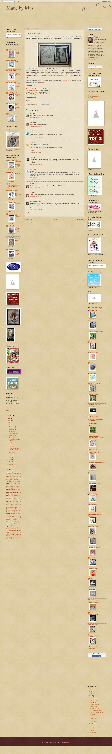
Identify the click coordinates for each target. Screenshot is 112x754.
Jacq (31, 169)
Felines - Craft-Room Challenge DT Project (14, 449)
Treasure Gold (9, 534)
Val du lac (10, 172)
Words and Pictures (13, 160)
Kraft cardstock (13, 496)
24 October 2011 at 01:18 (36, 117)
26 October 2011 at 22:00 (36, 196)
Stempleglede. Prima (12, 525)
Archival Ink (17, 472)
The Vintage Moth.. (94, 352)
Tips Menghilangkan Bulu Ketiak (18, 106)
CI (19, 476)
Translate (99, 68)
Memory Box (18, 508)
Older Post (80, 219)
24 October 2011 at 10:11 (36, 138)
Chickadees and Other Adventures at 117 (94, 613)
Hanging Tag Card (13, 433)
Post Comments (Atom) (36, 223)
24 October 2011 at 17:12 (36, 164)
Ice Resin (16, 492)
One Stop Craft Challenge (33, 90)
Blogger (68, 742)
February (11, 464)
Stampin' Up (11, 521)
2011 (9, 425)
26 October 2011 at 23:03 (36, 210)
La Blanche (13, 498)
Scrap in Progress (12, 190)
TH (19, 528)
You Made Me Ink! (93, 526)
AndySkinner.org (93, 394)
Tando (16, 527)
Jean (31, 122)
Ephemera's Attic (12, 249)
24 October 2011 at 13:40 (36, 152)
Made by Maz (20, 7)
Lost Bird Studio (93, 473)
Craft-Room (64, 80)
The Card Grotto (93, 310)
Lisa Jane (32, 131)
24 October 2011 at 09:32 (36, 126)
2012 (9, 422)
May (10, 461)
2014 (9, 418)
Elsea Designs (93, 504)
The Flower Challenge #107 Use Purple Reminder (14, 186)
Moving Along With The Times (34, 92)
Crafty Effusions (12, 82)
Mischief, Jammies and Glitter (96, 462)
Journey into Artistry (13, 214)
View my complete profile (94, 59)
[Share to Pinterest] (48, 104)
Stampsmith (42, 82)
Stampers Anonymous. (11, 519)
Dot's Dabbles (11, 237)
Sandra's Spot (92, 558)
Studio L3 (91, 578)
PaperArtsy (9, 513)
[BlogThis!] (44, 104)
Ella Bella (11, 446)
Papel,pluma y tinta (94, 602)
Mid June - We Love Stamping (17, 63)
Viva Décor (13, 535)
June (10, 459)
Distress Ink (16, 485)
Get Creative (92, 589)
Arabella (32, 142)
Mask (18, 505)
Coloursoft (17, 479)
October (11, 431)
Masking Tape (9, 507)
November (12, 429)
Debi (31, 113)
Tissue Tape (17, 532)
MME (9, 510)
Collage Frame (9, 479)
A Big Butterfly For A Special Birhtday (18, 229)
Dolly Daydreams (34, 201)
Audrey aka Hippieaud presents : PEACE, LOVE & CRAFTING (96, 438)
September (12, 452)
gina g (31, 192)
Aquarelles (17, 173)
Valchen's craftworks (94, 547)
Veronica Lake (12, 435)
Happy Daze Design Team (95, 599)
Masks (14, 507)
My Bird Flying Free (13, 93)
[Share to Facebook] (47, 104)
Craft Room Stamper (13, 103)
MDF (18, 507)
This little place (12, 60)
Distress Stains (9, 486)
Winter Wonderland (17, 217)
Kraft (7, 496)
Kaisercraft (11, 495)
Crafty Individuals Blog (95, 383)
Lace (19, 498)
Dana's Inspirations (94, 426)
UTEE (16, 534)
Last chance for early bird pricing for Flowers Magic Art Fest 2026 (18, 165)
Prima (20, 513)
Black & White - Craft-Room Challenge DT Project (14, 439)
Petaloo (15, 513)
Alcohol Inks (9, 472)
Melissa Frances (10, 508)
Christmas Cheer (17, 204)
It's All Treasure (93, 342)
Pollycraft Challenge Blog (32, 94)
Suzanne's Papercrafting (14, 113)
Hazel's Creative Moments (12, 71)
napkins (13, 510)
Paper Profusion (12, 202)
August (11, 455)
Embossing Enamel (11, 488)
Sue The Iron (92, 363)
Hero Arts (10, 492)
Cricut (11, 483)
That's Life (92, 321)
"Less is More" (93, 373)
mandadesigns (93, 624)
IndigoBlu (8, 494)
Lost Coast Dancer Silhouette (13, 443)
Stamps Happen (10, 523)
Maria (96, 37)
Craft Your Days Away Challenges (94, 405)
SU (20, 525)
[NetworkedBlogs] (96, 653)
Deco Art (10, 485)
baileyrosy (10, 184)
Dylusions (17, 486)
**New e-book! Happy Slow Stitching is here (18, 194)
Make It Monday (93, 568)
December (12, 427)
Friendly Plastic (11, 489)
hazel (31, 157)
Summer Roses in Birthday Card (17, 53)
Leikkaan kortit (12, 49)
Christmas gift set (17, 95)
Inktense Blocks (17, 494)
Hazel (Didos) (33, 183)
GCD (19, 489)
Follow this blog (97, 656)
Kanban (17, 495)
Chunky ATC (15, 476)
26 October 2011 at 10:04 (36, 188)
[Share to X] (45, 104)
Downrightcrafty (93, 449)
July (10, 457)
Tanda (11, 527)
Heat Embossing (17, 490)
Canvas (14, 473)
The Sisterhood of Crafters (96, 331)
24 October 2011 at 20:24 (36, 179)
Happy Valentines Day (17, 74)
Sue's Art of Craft (93, 416)
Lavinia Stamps (15, 501)
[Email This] (42, 104)
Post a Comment (32, 213)
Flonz (20, 488)
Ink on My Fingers (93, 494)
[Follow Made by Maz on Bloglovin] (95, 30)
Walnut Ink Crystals (16, 537)
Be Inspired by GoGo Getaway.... (17, 85)
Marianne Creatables (10, 505)
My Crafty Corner (12, 225)
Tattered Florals (14, 528)
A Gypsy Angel (93, 423)
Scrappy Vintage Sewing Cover (17, 252)
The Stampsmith (11, 530)
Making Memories (15, 504)
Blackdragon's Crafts (94, 483)
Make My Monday (93, 537)
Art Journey (8, 473)
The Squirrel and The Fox (33, 88)
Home (55, 219)
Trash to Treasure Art (94, 452)
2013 (9, 420)
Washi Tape (8, 538)
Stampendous (10, 516)
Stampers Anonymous (12, 518)
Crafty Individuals (13, 481)
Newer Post (28, 219)
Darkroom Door (17, 483)
